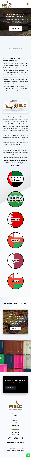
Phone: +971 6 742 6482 (15, 439)
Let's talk (10, 387)
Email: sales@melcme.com (15, 442)
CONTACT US (15, 28)
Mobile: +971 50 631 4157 (15, 437)
